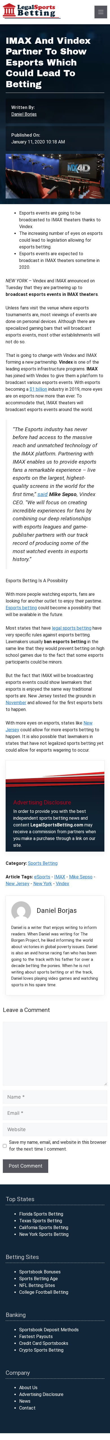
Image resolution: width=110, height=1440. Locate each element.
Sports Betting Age (38, 1278)
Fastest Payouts (36, 1336)
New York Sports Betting (44, 1234)
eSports (42, 877)
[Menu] (100, 12)
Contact (27, 1408)
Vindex (62, 883)
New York (42, 883)
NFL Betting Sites (37, 1285)
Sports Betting (43, 863)
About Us (28, 1387)
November (16, 702)
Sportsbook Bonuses (40, 1272)
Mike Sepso (81, 877)
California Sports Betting (43, 1227)
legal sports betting (71, 628)
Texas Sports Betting (40, 1220)
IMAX (59, 877)
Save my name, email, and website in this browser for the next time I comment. (57, 1146)
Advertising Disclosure (41, 1394)
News (24, 1401)
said (43, 494)
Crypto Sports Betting (41, 1350)
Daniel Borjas (24, 114)
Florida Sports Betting (41, 1214)
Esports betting (21, 607)
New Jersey (17, 883)
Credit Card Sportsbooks (43, 1343)
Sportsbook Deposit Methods (49, 1329)
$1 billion (38, 389)
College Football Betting (43, 1292)
